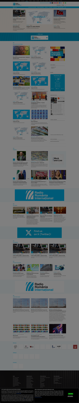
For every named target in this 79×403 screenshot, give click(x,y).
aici (24, 398)
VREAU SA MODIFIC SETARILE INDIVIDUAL (70, 396)
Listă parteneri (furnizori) (38, 397)
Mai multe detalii (19, 393)
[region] (39, 395)
